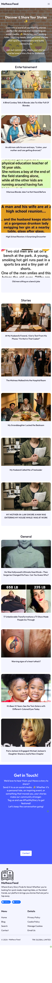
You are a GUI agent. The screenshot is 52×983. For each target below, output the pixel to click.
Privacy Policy (34, 917)
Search (4, 926)
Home (4, 917)
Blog (3, 921)
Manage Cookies (35, 926)
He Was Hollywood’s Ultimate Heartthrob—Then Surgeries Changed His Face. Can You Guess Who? (26, 573)
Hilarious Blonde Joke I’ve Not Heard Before (26, 192)
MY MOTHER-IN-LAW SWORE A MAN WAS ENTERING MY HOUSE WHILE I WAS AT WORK (26, 516)
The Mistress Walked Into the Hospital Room (26, 380)
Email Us (31, 930)
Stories (26, 300)
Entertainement (26, 67)
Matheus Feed (9, 4)
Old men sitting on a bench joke (26, 281)
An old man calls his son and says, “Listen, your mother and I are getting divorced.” (26, 149)
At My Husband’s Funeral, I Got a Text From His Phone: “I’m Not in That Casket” (26, 337)
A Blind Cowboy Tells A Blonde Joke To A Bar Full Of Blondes (26, 104)
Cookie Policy (34, 921)
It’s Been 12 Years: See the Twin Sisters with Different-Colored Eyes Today (26, 707)
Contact (26, 853)
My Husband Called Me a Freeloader (26, 470)
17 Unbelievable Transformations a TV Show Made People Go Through (26, 618)
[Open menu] (49, 4)
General (26, 536)
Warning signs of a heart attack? (26, 661)
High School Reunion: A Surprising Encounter (26, 236)
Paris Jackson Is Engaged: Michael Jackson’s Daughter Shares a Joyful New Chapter (26, 752)
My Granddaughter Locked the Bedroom (26, 425)
